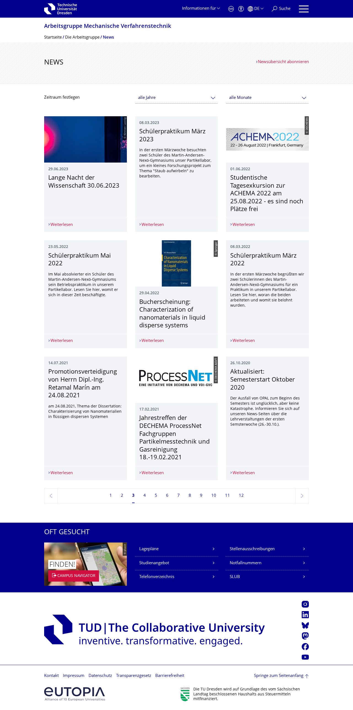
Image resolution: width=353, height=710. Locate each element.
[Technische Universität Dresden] (60, 8)
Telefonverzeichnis (156, 577)
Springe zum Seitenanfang (278, 676)
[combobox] (176, 98)
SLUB (235, 577)
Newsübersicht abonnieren (283, 62)
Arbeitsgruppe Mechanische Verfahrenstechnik (107, 26)
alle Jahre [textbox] (147, 98)
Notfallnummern (245, 563)
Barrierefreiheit (169, 676)
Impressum (73, 676)
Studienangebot (154, 563)
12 (241, 496)
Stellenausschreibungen (252, 549)
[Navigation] (304, 9)
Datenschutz (100, 676)
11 (227, 496)
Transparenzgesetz (133, 676)
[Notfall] (231, 9)
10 (213, 496)
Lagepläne (149, 549)
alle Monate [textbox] (240, 98)
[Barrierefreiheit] (241, 9)
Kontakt (51, 676)
